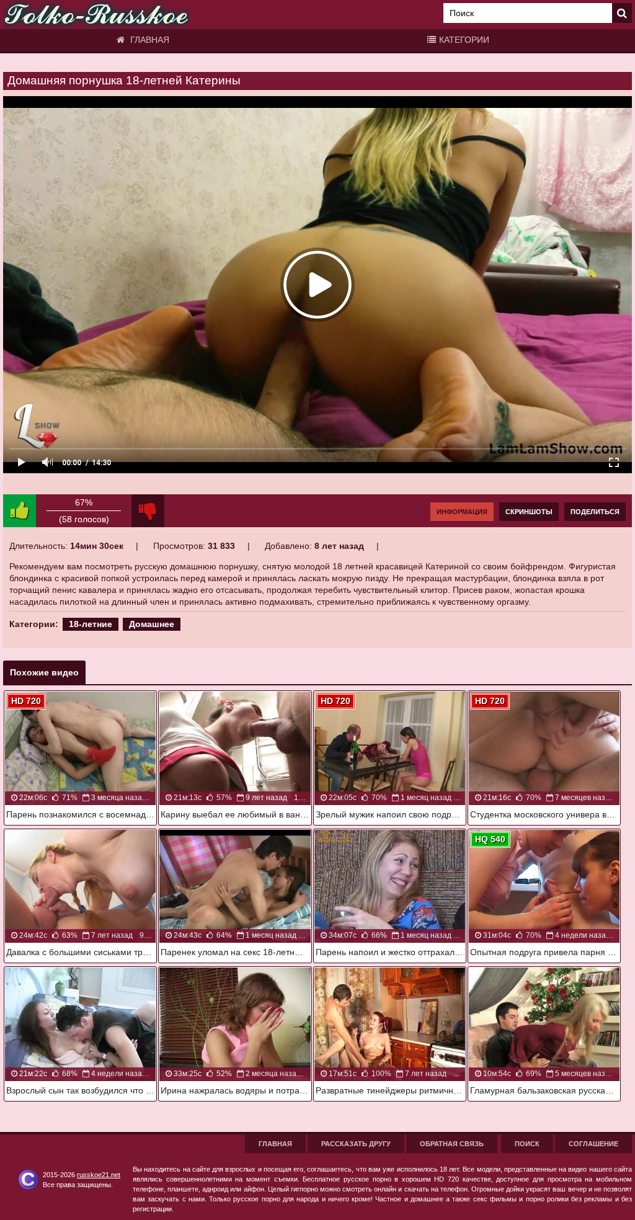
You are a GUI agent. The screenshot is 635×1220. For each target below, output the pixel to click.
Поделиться (595, 511)
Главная (148, 40)
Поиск (527, 1143)
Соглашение (593, 1143)
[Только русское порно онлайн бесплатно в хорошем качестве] (96, 14)
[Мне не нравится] (147, 510)
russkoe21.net (98, 1174)
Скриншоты (529, 511)
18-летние (90, 624)
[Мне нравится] (19, 510)
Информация (462, 511)
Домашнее (151, 624)
